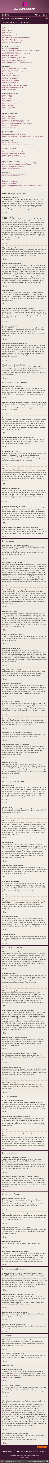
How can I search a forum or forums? (12, 150)
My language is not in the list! (10, 55)
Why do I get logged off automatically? (12, 41)
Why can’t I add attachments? (10, 80)
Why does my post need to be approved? (13, 87)
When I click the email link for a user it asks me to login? (17, 62)
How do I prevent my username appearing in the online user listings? (21, 50)
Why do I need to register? (9, 28)
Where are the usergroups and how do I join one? (16, 120)
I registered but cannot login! (10, 34)
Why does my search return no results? (13, 151)
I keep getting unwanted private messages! (14, 134)
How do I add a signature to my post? (12, 72)
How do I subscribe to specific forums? (13, 166)
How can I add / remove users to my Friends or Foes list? (18, 144)
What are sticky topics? (8, 105)
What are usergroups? (8, 118)
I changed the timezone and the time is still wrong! (16, 53)
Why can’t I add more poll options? (11, 75)
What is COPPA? (7, 30)
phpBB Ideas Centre (8, 1391)
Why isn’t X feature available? (10, 183)
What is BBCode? (7, 95)
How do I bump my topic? (9, 89)
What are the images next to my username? (14, 57)
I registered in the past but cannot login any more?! (16, 37)
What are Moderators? (8, 116)
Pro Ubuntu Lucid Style (13, 1461)
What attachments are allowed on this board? (14, 174)
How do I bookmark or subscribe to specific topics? (16, 164)
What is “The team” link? (9, 127)
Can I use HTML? (7, 96)
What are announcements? (9, 103)
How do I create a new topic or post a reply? (14, 68)
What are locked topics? (9, 107)
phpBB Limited (12, 1373)
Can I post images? (7, 100)
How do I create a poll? (8, 73)
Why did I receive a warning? (10, 82)
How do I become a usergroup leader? (12, 121)
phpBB (24, 461)
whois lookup (6, 1410)
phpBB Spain (41, 1461)
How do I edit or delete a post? (10, 70)
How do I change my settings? (10, 48)
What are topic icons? (8, 109)
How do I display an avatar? (10, 59)
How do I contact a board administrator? (13, 187)
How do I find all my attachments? (11, 175)
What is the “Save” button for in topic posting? (14, 85)
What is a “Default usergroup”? (10, 125)
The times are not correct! (9, 52)
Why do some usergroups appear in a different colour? (17, 123)
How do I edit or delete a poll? (10, 77)
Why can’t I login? (7, 35)
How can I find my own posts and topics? (13, 157)
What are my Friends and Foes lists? (12, 142)
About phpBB (6, 1377)
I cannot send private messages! (11, 133)
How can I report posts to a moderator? (13, 84)
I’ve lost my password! (8, 39)
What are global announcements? (11, 102)
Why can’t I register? (8, 32)
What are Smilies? (7, 98)
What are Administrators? (9, 115)
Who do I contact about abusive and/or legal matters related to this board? (22, 185)
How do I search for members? (10, 155)
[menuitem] (6, 15)
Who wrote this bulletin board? (10, 181)
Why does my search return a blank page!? (14, 153)
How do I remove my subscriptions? (12, 168)
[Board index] (24, 4)
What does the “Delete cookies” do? (12, 42)
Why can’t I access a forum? (10, 78)
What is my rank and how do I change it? (13, 60)
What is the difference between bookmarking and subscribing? (19, 163)
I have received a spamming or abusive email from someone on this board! (22, 136)
